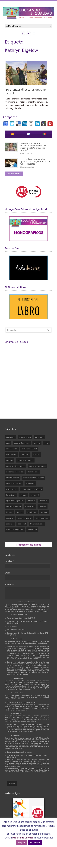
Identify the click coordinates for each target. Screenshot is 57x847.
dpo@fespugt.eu (12, 635)
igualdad (35, 495)
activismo (10, 437)
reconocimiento (24, 518)
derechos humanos (37, 466)
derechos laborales (14, 472)
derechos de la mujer (15, 466)
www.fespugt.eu (19, 630)
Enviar (12, 783)
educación (30, 483)
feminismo (11, 495)
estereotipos (11, 489)
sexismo (9, 524)
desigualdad (33, 472)
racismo (9, 518)
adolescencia (25, 437)
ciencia (37, 443)
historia (23, 495)
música (20, 512)
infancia (31, 500)
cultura (36, 454)
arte (8, 443)
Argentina (39, 437)
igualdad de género (14, 500)
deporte (9, 460)
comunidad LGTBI (29, 449)
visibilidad (32, 529)
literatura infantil (13, 506)
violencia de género (14, 529)
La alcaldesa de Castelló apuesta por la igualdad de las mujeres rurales (35, 161)
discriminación (12, 477)
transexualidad (36, 524)
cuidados (25, 454)
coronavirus (11, 454)
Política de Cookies (22, 837)
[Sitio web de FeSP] (28, 199)
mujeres (42, 506)
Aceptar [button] (21, 842)
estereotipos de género (32, 489)
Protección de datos (28, 544)
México (9, 512)
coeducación (11, 449)
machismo (30, 506)
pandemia (31, 512)
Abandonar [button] (35, 842)
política (44, 512)
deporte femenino (25, 460)
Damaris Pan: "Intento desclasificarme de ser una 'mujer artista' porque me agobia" (33, 146)
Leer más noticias (14, 173)
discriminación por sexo (33, 477)
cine (46, 443)
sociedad (22, 524)
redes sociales (42, 518)
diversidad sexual (14, 483)
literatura (43, 500)
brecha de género (21, 443)
